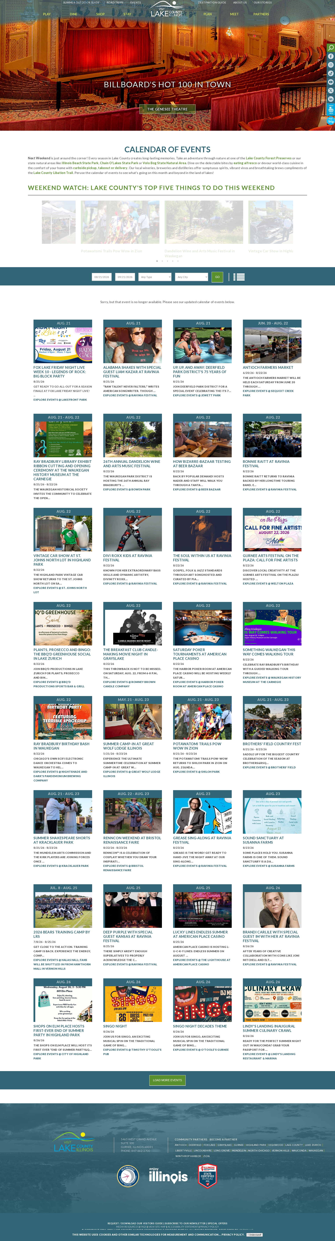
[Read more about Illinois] (168, 1191)
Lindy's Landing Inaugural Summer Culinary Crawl (269, 1028)
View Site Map (157, 1226)
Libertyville (184, 1150)
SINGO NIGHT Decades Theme (200, 1026)
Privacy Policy (209, 1226)
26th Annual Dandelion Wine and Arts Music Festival (131, 463)
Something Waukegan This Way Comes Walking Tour (269, 652)
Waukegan (316, 1150)
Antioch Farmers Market (268, 367)
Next (295, 221)
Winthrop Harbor (188, 1156)
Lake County (294, 1145)
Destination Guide (212, 2)
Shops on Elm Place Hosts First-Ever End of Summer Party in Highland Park (59, 1030)
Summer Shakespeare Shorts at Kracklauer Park (62, 840)
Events (135, 2)
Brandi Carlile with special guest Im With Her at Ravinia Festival (271, 936)
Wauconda (299, 1150)
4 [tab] (172, 261)
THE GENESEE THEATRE (167, 109)
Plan (208, 14)
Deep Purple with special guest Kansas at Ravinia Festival (128, 936)
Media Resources (127, 1226)
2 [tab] (162, 261)
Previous (39, 221)
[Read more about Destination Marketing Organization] (128, 1191)
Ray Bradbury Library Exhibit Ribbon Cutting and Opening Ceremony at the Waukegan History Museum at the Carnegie (63, 470)
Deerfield (195, 1145)
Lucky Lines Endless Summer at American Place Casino (200, 934)
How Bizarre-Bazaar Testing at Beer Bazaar (202, 463)
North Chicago (259, 1150)
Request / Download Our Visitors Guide (135, 1223)
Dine (73, 14)
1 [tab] (157, 261)
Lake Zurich (313, 1145)
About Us (240, 2)
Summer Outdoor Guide (81, 2)
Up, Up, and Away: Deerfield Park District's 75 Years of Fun (199, 371)
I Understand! (254, 1235)
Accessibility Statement (183, 1226)
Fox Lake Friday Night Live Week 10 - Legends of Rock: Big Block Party (60, 371)
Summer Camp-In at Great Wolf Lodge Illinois (128, 746)
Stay (127, 14)
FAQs (144, 1226)
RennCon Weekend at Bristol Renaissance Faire (132, 840)
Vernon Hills (280, 1150)
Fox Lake (209, 1145)
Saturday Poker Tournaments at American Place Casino (200, 654)
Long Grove (222, 1150)
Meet (234, 14)
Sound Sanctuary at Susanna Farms (263, 840)
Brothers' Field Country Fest (272, 744)
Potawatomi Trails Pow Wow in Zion (197, 746)
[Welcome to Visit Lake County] (169, 15)
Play (47, 14)
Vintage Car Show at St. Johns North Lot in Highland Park (62, 559)
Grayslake (225, 1145)
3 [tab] (167, 261)
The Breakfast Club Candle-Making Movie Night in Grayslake (130, 654)
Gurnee (239, 1145)
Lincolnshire (203, 1150)
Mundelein (239, 1150)
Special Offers (217, 1223)
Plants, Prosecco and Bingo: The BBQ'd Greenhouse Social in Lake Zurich (62, 654)
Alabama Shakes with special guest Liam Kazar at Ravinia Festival (132, 371)
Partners (261, 14)
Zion (206, 1156)
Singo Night (115, 1026)
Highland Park (256, 1145)
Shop (100, 14)
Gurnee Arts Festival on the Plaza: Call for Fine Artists (271, 557)
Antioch (181, 1145)
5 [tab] (178, 261)
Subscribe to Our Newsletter (185, 1223)
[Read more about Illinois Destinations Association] (207, 1191)
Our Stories (263, 2)
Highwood (276, 1145)
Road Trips (115, 2)
